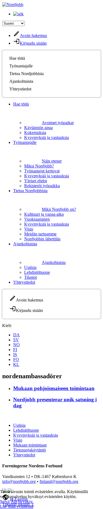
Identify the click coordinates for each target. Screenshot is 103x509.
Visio (28, 229)
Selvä (5, 501)
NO (16, 344)
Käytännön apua (38, 127)
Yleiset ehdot (35, 180)
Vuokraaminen (37, 219)
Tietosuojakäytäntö (29, 450)
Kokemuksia (35, 132)
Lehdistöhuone (37, 272)
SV (16, 339)
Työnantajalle (21, 66)
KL (16, 364)
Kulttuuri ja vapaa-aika (44, 214)
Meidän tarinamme (40, 234)
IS (15, 354)
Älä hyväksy (22, 501)
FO (16, 359)
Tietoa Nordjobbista (26, 73)
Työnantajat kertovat (42, 171)
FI (15, 349)
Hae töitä (17, 58)
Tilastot (30, 277)
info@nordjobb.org (19, 481)
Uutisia (30, 267)
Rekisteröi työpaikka (42, 185)
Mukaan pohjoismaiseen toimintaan (53, 388)
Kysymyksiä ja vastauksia (46, 137)
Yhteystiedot (20, 89)
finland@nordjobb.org (59, 481)
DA (16, 334)
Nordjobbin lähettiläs (42, 239)
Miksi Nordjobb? (39, 166)
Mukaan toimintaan (30, 445)
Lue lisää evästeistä (16, 506)
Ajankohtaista (21, 81)
